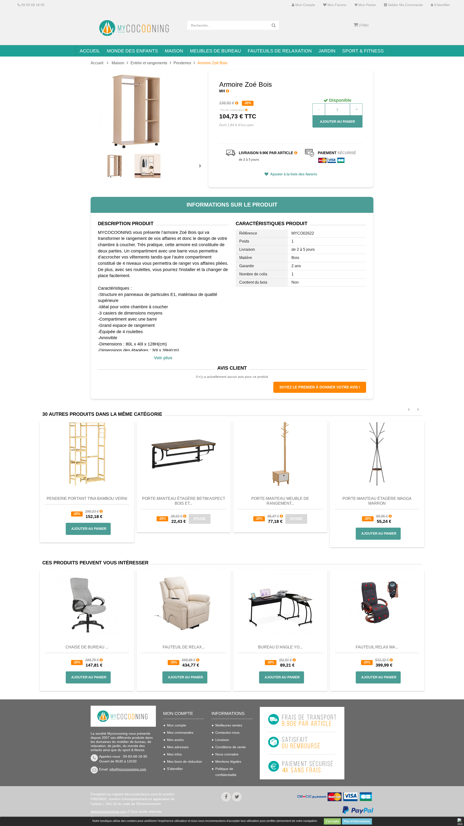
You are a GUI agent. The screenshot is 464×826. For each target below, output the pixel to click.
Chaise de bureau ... (86, 647)
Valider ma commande (405, 5)
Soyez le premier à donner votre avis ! (319, 387)
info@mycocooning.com (127, 769)
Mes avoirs (175, 740)
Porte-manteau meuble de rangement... (280, 500)
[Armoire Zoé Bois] (114, 166)
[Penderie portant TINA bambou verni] (87, 453)
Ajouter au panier (337, 121)
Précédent (102, 160)
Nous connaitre (227, 754)
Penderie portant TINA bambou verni (87, 498)
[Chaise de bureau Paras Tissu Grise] (87, 602)
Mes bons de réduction (184, 761)
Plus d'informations (357, 821)
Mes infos (174, 754)
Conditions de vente (230, 747)
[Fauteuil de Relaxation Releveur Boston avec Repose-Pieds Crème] (184, 602)
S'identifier (441, 5)
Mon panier (366, 5)
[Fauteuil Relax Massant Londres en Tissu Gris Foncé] (377, 602)
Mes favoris (336, 5)
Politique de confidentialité (225, 772)
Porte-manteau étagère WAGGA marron (377, 500)
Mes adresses (177, 747)
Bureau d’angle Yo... (280, 647)
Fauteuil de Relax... (184, 647)
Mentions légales (228, 761)
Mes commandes (180, 732)
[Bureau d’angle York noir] (280, 602)
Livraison (222, 740)
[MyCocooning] (135, 28)
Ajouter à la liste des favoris (293, 174)
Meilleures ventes (228, 725)
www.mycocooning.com (108, 811)
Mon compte (304, 5)
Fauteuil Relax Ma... (377, 647)
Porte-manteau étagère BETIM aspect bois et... (183, 500)
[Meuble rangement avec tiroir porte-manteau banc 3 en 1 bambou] (280, 453)
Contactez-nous (227, 732)
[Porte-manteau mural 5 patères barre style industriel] (183, 453)
